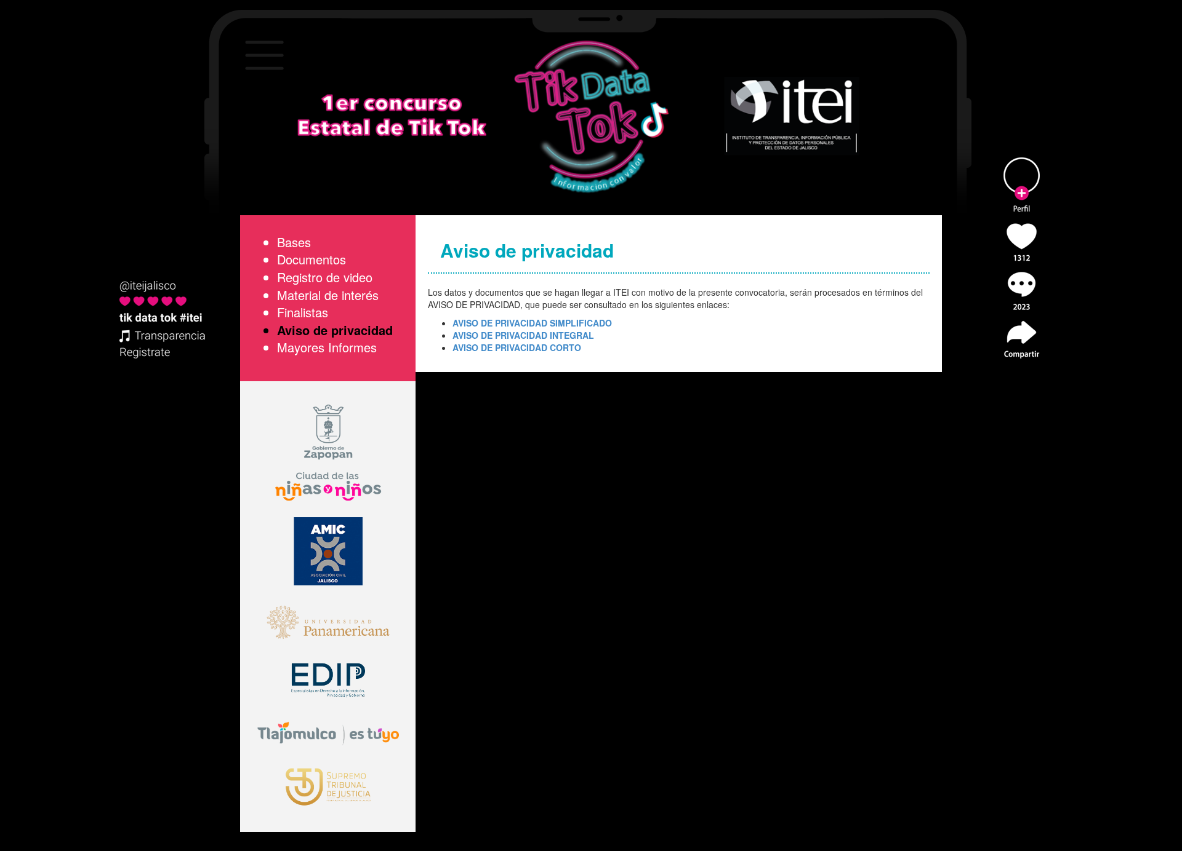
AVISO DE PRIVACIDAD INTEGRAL (523, 335)
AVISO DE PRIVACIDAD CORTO (516, 347)
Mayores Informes (327, 347)
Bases (294, 242)
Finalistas (302, 312)
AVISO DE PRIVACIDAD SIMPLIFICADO (532, 323)
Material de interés (328, 295)
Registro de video (324, 277)
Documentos (311, 259)
